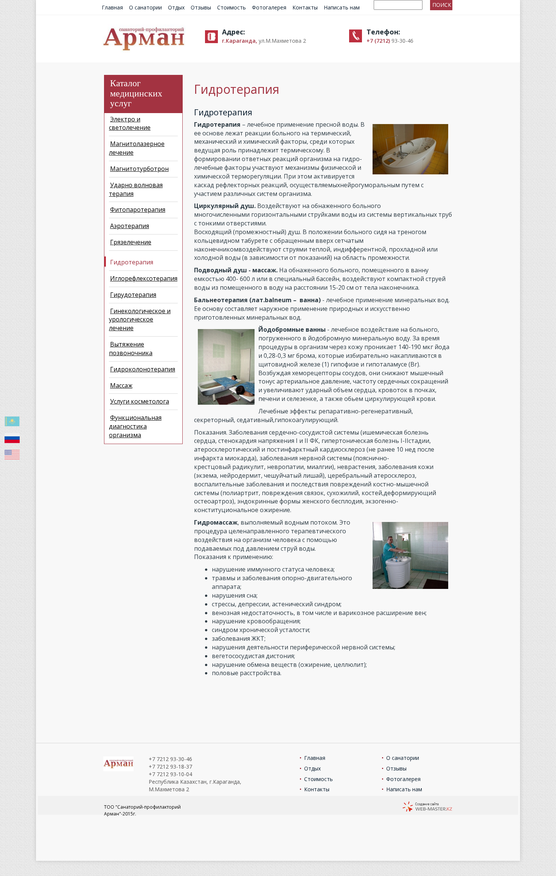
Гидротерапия (131, 262)
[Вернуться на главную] (143, 38)
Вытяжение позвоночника (130, 348)
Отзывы (201, 7)
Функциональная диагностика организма (135, 426)
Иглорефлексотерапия (143, 278)
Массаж (121, 385)
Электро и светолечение (130, 123)
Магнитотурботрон (139, 169)
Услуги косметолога (139, 401)
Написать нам (342, 7)
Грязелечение (130, 242)
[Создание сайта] (427, 807)
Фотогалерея (269, 7)
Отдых (176, 7)
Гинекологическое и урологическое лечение (140, 319)
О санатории (145, 7)
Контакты (305, 7)
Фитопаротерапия (137, 209)
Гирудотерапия (133, 294)
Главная (112, 7)
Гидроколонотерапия (142, 369)
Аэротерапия (129, 226)
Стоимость (231, 7)
